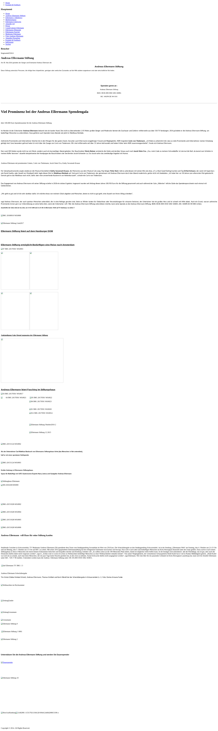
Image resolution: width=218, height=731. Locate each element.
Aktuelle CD (10, 24)
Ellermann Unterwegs (13, 22)
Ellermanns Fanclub (12, 32)
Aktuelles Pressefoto (12, 38)
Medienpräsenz (10, 20)
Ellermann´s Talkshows (13, 18)
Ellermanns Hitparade (13, 30)
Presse (7, 26)
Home (7, 3)
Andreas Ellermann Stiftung (15, 16)
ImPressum (9, 42)
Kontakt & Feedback (12, 5)
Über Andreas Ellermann (14, 36)
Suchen (8, 44)
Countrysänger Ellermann (14, 28)
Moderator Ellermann (13, 34)
